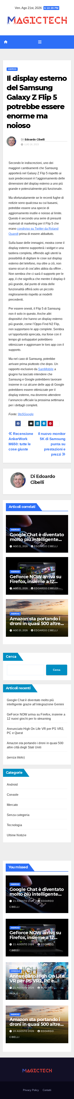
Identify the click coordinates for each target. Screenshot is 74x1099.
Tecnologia (14, 825)
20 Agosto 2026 (24, 1031)
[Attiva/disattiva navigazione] (40, 42)
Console (12, 794)
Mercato (12, 804)
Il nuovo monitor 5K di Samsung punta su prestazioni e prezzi (51, 444)
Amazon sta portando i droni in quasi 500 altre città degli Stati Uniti (35, 623)
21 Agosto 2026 (24, 901)
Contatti (47, 1090)
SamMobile (46, 369)
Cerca (11, 657)
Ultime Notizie (16, 835)
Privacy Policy (31, 1090)
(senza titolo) (16, 757)
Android (12, 69)
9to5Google (26, 414)
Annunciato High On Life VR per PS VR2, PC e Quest (36, 980)
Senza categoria (18, 815)
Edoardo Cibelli (35, 139)
